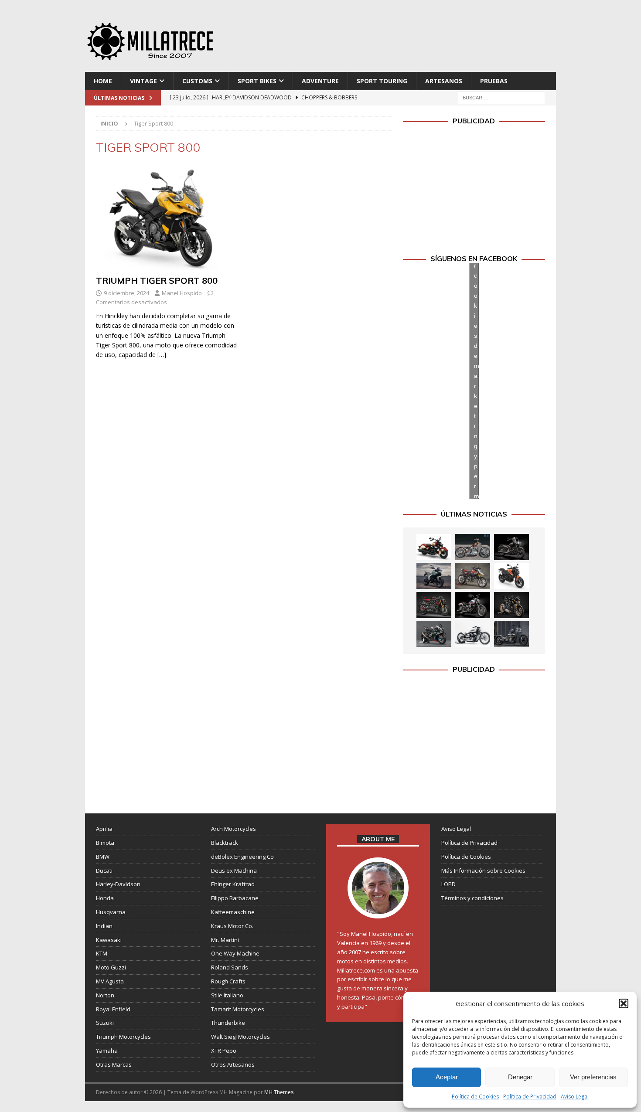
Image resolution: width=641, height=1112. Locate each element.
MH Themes (278, 1092)
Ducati (104, 870)
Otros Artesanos (233, 1064)
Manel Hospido (182, 293)
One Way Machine (235, 953)
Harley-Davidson (118, 884)
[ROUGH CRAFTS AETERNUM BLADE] (511, 634)
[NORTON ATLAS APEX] (433, 576)
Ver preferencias (593, 1077)
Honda (105, 898)
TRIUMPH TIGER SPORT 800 (157, 280)
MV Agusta (110, 981)
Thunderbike (228, 1023)
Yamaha (107, 1050)
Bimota (105, 843)
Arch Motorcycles (233, 829)
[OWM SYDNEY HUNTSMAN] (472, 634)
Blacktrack (224, 843)
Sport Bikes (257, 81)
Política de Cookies (475, 1096)
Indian (104, 926)
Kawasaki (109, 940)
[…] (161, 354)
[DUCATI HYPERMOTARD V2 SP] (472, 576)
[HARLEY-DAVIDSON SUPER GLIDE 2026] (472, 605)
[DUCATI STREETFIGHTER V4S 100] (511, 605)
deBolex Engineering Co (242, 856)
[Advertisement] (404, 39)
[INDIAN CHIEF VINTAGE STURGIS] (433, 547)
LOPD (448, 884)
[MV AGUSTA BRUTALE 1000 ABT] (433, 605)
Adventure (320, 81)
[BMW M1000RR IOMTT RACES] (433, 634)
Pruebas (494, 81)
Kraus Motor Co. (232, 926)
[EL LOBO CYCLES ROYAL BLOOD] (472, 547)
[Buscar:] (501, 97)
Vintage (143, 81)
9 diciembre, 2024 (126, 293)
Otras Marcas (114, 1064)
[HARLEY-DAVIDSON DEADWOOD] (511, 547)
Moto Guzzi (111, 967)
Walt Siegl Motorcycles (240, 1037)
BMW (102, 856)
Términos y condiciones (472, 898)
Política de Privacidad (529, 1096)
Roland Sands (229, 967)
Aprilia (104, 829)
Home (103, 81)
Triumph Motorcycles (123, 1037)
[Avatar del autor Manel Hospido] (378, 910)
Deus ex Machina (234, 870)
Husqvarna (111, 912)
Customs (197, 81)
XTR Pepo (223, 1050)
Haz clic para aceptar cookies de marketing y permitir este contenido (476, 381)
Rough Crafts (228, 981)
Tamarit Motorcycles (237, 1009)
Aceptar (447, 1077)
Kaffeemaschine (233, 912)
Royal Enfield (113, 1009)
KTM (101, 953)
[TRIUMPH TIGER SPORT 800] (167, 217)
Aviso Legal (575, 1096)
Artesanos (443, 81)
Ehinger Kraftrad (233, 884)
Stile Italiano (227, 995)
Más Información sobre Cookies (483, 870)
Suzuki (105, 1023)
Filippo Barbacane (235, 898)
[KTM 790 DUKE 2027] (511, 576)
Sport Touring (382, 81)
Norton (105, 995)
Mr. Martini (225, 940)
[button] (623, 1003)
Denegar (520, 1077)
